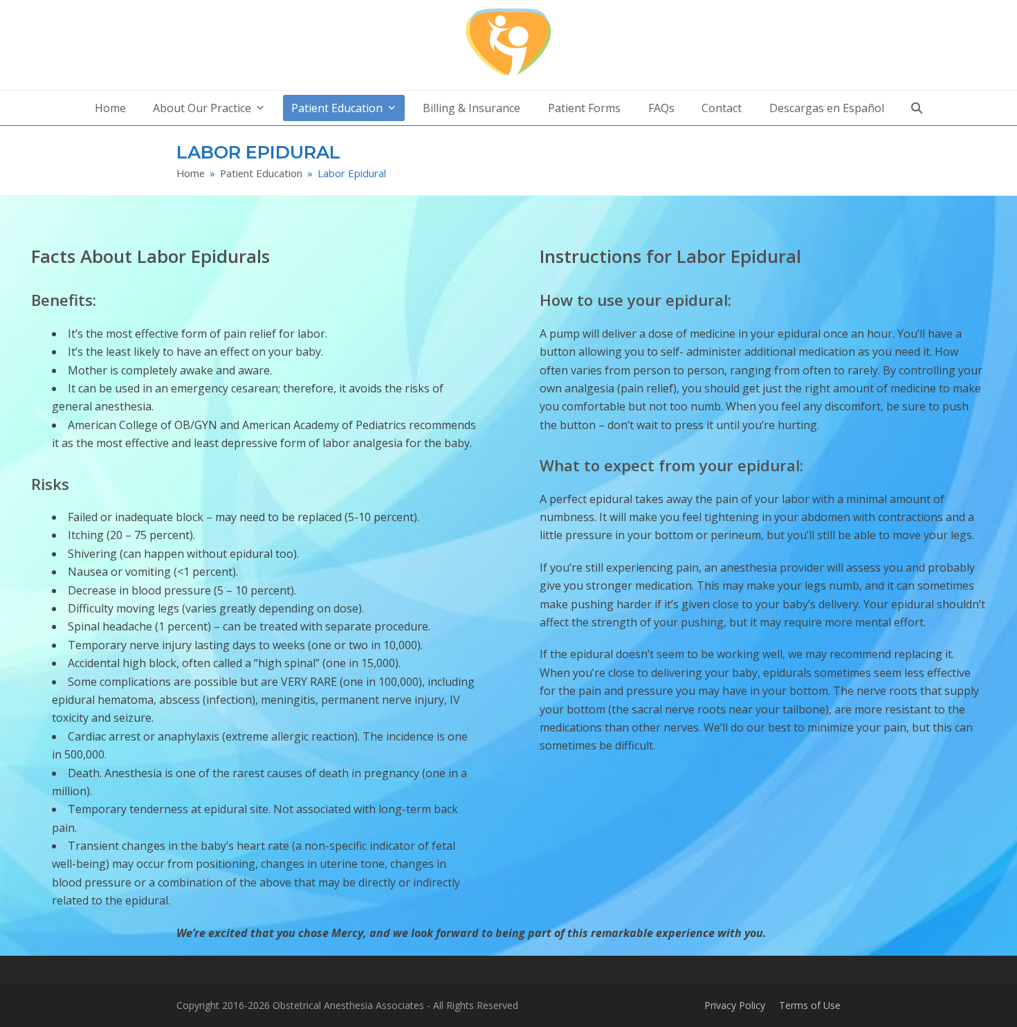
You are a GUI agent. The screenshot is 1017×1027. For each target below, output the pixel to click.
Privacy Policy (734, 1005)
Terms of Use (810, 1005)
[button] (917, 108)
